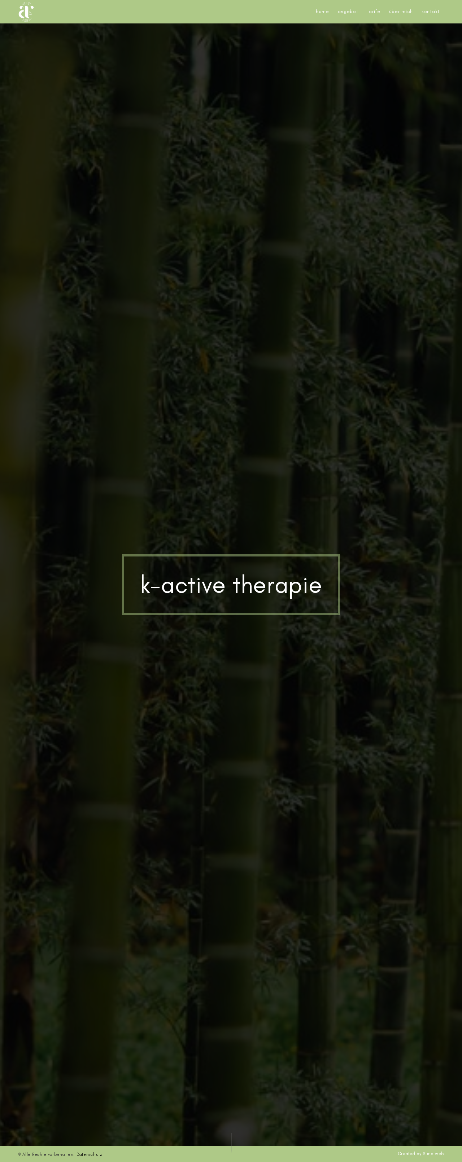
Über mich (401, 11)
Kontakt (431, 11)
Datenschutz (89, 1154)
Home (322, 11)
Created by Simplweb (421, 1153)
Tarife (373, 11)
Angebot (348, 11)
